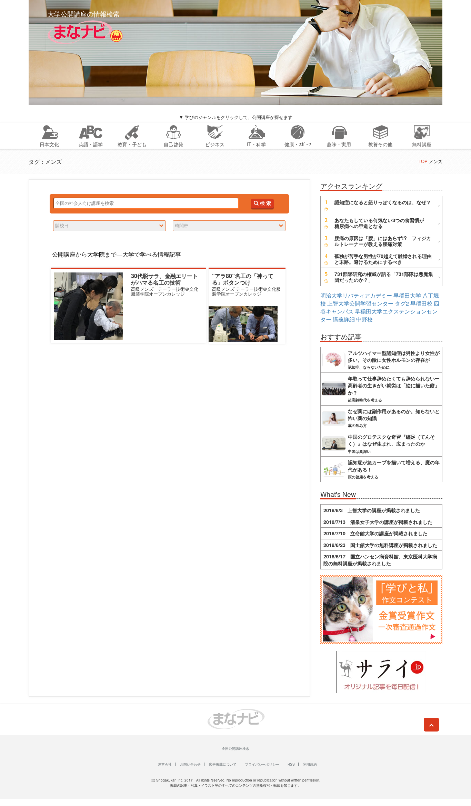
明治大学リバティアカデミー (356, 295)
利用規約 (310, 764)
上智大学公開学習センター (360, 303)
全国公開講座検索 (235, 748)
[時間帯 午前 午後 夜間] (229, 225)
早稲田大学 (407, 295)
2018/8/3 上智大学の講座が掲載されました (371, 510)
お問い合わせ (190, 764)
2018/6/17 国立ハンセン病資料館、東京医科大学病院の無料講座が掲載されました (380, 560)
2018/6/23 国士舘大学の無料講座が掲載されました (380, 544)
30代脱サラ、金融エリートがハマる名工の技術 (164, 279)
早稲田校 (421, 303)
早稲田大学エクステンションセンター (379, 315)
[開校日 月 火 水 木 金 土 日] (109, 225)
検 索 (265, 203)
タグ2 (402, 303)
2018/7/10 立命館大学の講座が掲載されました (375, 533)
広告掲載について (223, 764)
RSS (291, 764)
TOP (423, 161)
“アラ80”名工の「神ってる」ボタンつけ (242, 279)
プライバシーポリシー (262, 764)
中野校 (364, 319)
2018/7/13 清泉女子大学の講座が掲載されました (377, 521)
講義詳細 (344, 319)
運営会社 (165, 764)
